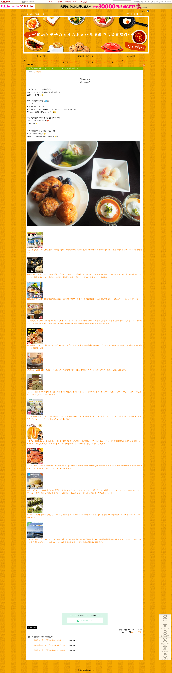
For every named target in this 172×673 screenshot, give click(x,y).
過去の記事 (165, 636)
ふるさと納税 (102, 62)
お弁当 (115, 62)
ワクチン (129, 60)
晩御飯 (92, 60)
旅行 (90, 62)
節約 (76, 62)
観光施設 (53, 60)
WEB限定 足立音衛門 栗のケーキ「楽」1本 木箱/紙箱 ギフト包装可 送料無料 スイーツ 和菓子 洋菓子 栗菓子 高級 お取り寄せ (76, 370)
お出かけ (71, 62)
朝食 (40, 60)
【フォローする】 (132, 14)
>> (141, 2)
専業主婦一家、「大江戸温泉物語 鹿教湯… (50, 650)
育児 (65, 62)
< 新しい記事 (40, 56)
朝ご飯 (139, 60)
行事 (119, 62)
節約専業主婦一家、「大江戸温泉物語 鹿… (50, 645)
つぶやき (119, 60)
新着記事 (165, 651)
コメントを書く (137, 632)
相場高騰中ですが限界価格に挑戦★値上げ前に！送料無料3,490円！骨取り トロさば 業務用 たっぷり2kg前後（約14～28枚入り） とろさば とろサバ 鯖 (83, 299)
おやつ (52, 62)
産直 (61, 62)
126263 (142, 11)
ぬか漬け (112, 60)
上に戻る (165, 659)
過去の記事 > (132, 56)
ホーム (26, 14)
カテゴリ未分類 (32, 60)
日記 (31, 14)
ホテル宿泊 (45, 60)
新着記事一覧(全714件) (86, 56)
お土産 (86, 62)
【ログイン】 (144, 14)
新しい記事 (165, 644)
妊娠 (135, 60)
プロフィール (39, 14)
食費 (123, 62)
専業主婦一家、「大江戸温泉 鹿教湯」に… (50, 640)
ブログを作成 (158, 2)
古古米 (95, 62)
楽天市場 (168, 2)
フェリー (77, 60)
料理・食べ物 (29, 2)
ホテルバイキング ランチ (65, 60)
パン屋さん (85, 60)
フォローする (164, 628)
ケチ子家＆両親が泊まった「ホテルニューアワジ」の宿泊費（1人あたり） (54, 68)
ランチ (57, 62)
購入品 (110, 62)
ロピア (81, 62)
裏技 (124, 60)
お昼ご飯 (97, 60)
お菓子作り (105, 60)
